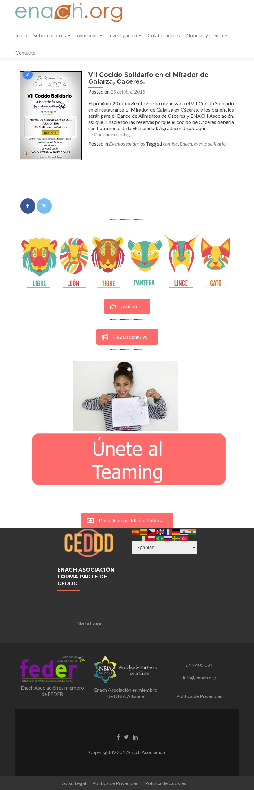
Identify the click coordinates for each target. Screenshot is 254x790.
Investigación (122, 35)
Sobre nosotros (49, 35)
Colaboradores (164, 35)
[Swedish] (176, 538)
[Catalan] (144, 531)
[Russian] (168, 538)
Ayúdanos (87, 35)
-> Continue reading (109, 134)
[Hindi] (192, 531)
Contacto (25, 52)
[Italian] (144, 538)
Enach (186, 144)
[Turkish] (184, 538)
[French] (168, 531)
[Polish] (152, 538)
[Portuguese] (160, 538)
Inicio (21, 35)
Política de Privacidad (199, 696)
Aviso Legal (74, 783)
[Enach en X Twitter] (44, 206)
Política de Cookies (165, 783)
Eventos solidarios (127, 144)
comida (170, 144)
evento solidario (210, 144)
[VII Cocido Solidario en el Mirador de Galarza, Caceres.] (51, 115)
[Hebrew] (184, 531)
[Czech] (152, 531)
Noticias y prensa (204, 35)
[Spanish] (136, 531)
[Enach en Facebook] (27, 206)
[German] (176, 531)
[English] (160, 531)
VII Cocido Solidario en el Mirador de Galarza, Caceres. (148, 78)
